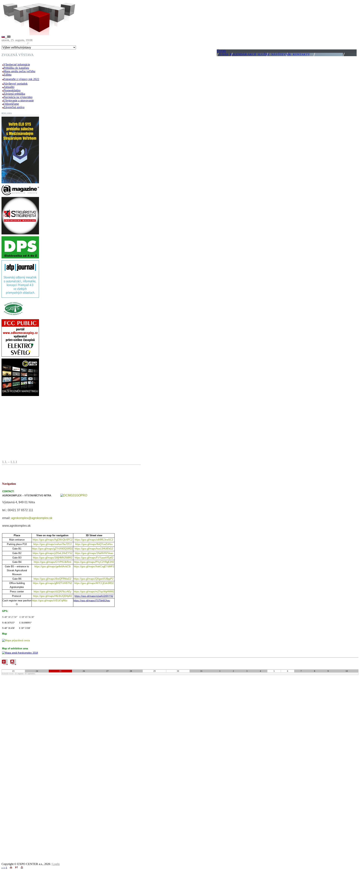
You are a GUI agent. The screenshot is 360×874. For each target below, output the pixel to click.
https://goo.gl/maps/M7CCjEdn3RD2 (94, 583)
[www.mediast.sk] (20, 233)
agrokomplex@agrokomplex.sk (31, 518)
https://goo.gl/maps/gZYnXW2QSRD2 (52, 548)
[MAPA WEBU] (11, 867)
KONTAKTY (301, 54)
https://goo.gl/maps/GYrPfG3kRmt (52, 562)
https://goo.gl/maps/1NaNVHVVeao (94, 553)
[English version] (8, 36)
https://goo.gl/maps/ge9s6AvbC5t (52, 566)
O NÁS (223, 54)
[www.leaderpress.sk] (20, 194)
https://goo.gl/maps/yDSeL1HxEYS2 (52, 553)
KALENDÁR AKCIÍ (243, 54)
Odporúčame (11, 103)
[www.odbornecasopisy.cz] (20, 355)
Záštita (7, 74)
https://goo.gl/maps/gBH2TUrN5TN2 (52, 583)
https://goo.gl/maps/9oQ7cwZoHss (94, 544)
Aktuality (9, 87)
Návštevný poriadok (16, 83)
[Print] (13, 662)
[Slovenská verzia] (4, 36)
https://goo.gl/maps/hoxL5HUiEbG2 (94, 548)
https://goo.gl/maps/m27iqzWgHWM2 (94, 591)
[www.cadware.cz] (20, 257)
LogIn (56, 864)
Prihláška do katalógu (16, 67)
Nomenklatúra (12, 90)
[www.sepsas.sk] (13, 316)
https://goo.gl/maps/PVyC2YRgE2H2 (94, 562)
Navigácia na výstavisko (18, 97)
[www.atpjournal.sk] (20, 296)
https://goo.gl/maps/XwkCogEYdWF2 (94, 566)
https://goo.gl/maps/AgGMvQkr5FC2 (52, 539)
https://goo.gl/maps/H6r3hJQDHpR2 (52, 596)
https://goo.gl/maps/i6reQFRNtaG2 (52, 578)
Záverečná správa (14, 107)
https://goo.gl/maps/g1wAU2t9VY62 (93, 596)
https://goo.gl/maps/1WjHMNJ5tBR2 (52, 557)
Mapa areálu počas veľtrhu (19, 71)
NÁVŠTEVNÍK (281, 54)
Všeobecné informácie (17, 64)
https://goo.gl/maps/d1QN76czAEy (52, 591)
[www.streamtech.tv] (20, 395)
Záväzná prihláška (14, 93)
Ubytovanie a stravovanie (19, 100)
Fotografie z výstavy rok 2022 (21, 79)
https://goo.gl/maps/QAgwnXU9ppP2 (94, 578)
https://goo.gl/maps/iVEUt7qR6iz (50, 600)
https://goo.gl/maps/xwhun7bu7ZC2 (52, 544)
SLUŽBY (264, 54)
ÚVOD (221, 51)
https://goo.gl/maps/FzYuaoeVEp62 (94, 557)
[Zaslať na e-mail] (5, 663)
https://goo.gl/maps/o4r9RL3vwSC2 (94, 539)
